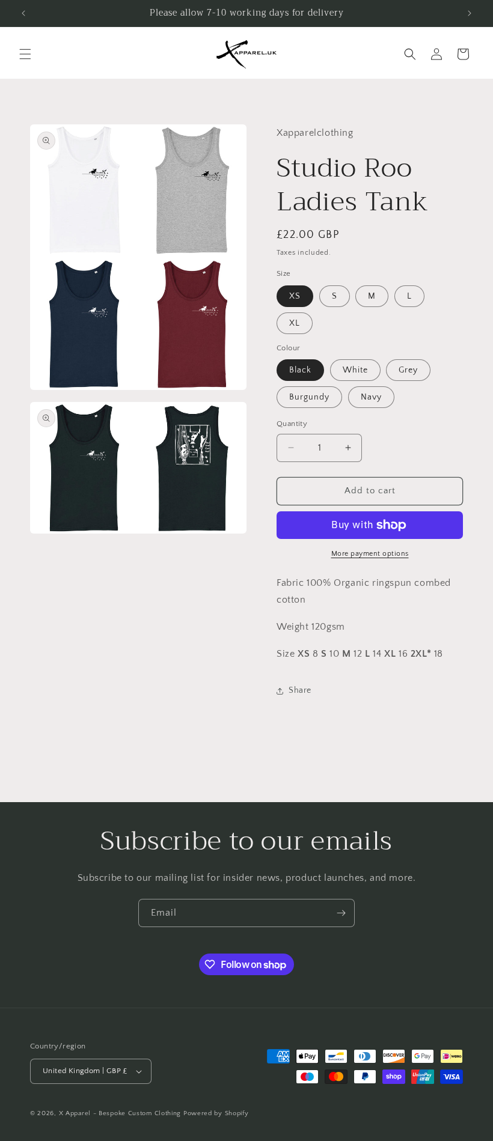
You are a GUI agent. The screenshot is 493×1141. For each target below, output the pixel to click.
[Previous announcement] (23, 13)
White (355, 370)
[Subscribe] (341, 913)
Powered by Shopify (216, 1113)
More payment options (370, 554)
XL (294, 323)
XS (295, 296)
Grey (408, 370)
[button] (25, 54)
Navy (371, 397)
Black (300, 370)
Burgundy (309, 397)
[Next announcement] (469, 13)
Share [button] (300, 690)
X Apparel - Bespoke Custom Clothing (120, 1113)
